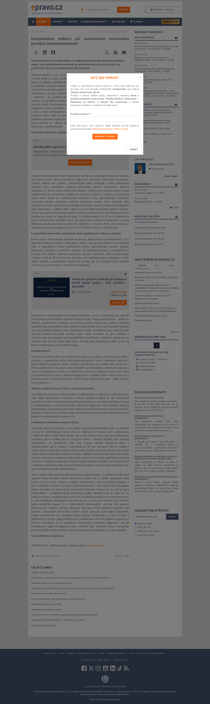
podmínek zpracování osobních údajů (109, 129)
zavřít (134, 149)
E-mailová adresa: (81, 114)
